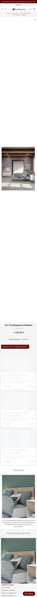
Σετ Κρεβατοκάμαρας (25, 13)
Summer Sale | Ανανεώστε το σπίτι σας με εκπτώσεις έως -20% (18, 1)
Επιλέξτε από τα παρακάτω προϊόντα (15, 347)
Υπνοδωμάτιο (14, 13)
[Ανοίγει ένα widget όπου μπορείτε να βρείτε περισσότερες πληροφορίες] (29, 594)
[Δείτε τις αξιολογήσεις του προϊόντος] (18, 328)
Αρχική (8, 13)
